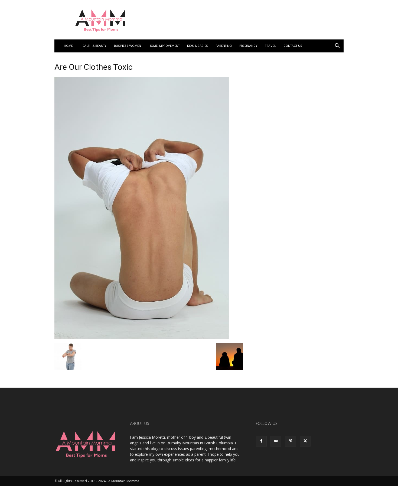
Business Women (127, 46)
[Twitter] (305, 441)
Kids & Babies (197, 46)
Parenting (224, 46)
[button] (337, 46)
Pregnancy (248, 46)
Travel (270, 46)
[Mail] (275, 441)
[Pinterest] (290, 441)
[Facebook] (261, 441)
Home (68, 46)
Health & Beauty (93, 46)
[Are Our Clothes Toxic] (141, 337)
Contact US (292, 46)
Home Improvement (164, 46)
